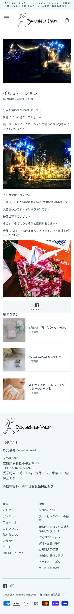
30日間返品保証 (48, 549)
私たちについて (12, 534)
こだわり (8, 510)
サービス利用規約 (49, 568)
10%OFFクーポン (13, 553)
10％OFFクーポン (49, 537)
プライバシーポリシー (52, 561)
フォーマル (10, 522)
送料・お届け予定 (49, 543)
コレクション (11, 528)
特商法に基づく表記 (50, 555)
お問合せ (8, 540)
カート (7, 546)
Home (6, 504)
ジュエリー (10, 516)
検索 (41, 504)
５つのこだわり (48, 510)
